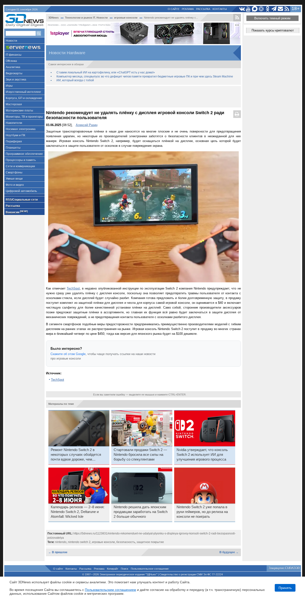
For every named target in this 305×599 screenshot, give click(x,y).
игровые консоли (125, 17)
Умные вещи (14, 178)
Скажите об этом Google (68, 354)
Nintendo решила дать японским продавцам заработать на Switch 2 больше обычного (141, 511)
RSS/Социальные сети (22, 199)
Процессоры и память (21, 160)
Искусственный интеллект (23, 92)
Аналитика (13, 67)
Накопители (14, 123)
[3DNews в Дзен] (261, 9)
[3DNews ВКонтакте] (242, 9)
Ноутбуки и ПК (15, 135)
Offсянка (11, 61)
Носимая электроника (21, 129)
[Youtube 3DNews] (248, 9)
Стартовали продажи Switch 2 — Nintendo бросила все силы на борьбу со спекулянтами (140, 454)
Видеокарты (14, 73)
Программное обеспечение (24, 154)
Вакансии (17, 212)
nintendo (60, 542)
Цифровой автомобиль (21, 191)
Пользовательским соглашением (110, 590)
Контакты (220, 9)
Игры (9, 85)
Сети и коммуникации (20, 166)
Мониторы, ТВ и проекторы (24, 116)
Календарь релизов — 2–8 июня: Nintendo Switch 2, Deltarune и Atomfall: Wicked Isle (77, 511)
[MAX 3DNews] (255, 9)
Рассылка (203, 9)
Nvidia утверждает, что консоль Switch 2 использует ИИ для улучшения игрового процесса (202, 454)
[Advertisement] (143, 96)
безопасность (125, 542)
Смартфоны (14, 172)
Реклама (188, 9)
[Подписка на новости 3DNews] (280, 9)
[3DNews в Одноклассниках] (267, 9)
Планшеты (13, 147)
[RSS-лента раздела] (237, 17)
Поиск (124, 568)
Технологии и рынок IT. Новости (86, 17)
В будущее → (229, 552)
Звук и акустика (16, 79)
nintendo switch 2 (79, 542)
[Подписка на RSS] (287, 9)
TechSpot (73, 288)
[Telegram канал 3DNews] (274, 9)
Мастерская (14, 104)
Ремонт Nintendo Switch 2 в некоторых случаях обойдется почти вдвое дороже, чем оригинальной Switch (76, 455)
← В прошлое (57, 552)
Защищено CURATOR (284, 568)
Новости (11, 40)
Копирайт (112, 568)
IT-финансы (13, 54)
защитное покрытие (150, 542)
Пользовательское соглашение (150, 568)
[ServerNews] (24, 47)
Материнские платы (19, 110)
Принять (285, 588)
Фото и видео (15, 185)
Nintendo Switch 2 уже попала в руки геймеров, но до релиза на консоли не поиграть (202, 511)
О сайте (173, 9)
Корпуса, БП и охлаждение (24, 98)
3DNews (53, 17)
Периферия (14, 141)
